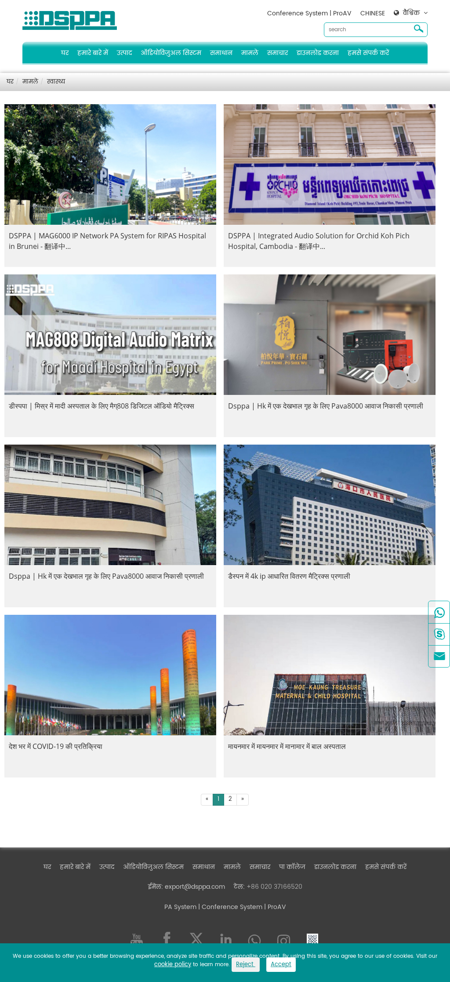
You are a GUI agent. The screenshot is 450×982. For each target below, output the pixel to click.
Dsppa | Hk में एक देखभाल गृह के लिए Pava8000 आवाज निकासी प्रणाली (325, 406)
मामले (249, 53)
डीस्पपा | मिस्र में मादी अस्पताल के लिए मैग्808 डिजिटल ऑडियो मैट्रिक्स (101, 406)
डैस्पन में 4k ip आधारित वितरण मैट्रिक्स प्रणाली (289, 576)
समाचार (277, 53)
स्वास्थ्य (56, 82)
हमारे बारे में (92, 53)
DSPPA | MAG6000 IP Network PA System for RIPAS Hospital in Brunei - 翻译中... (107, 241)
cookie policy (172, 964)
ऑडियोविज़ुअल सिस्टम (171, 53)
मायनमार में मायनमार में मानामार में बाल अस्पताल (287, 746)
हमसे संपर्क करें (368, 53)
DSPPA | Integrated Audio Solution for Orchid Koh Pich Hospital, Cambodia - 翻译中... (319, 241)
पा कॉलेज (292, 867)
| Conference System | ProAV (241, 907)
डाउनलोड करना (318, 53)
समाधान (221, 53)
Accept (281, 964)
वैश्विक (411, 13)
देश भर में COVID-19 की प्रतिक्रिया (55, 746)
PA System (180, 907)
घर (65, 53)
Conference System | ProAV (309, 13)
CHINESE (372, 13)
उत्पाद (124, 53)
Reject (245, 964)
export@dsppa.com (195, 887)
